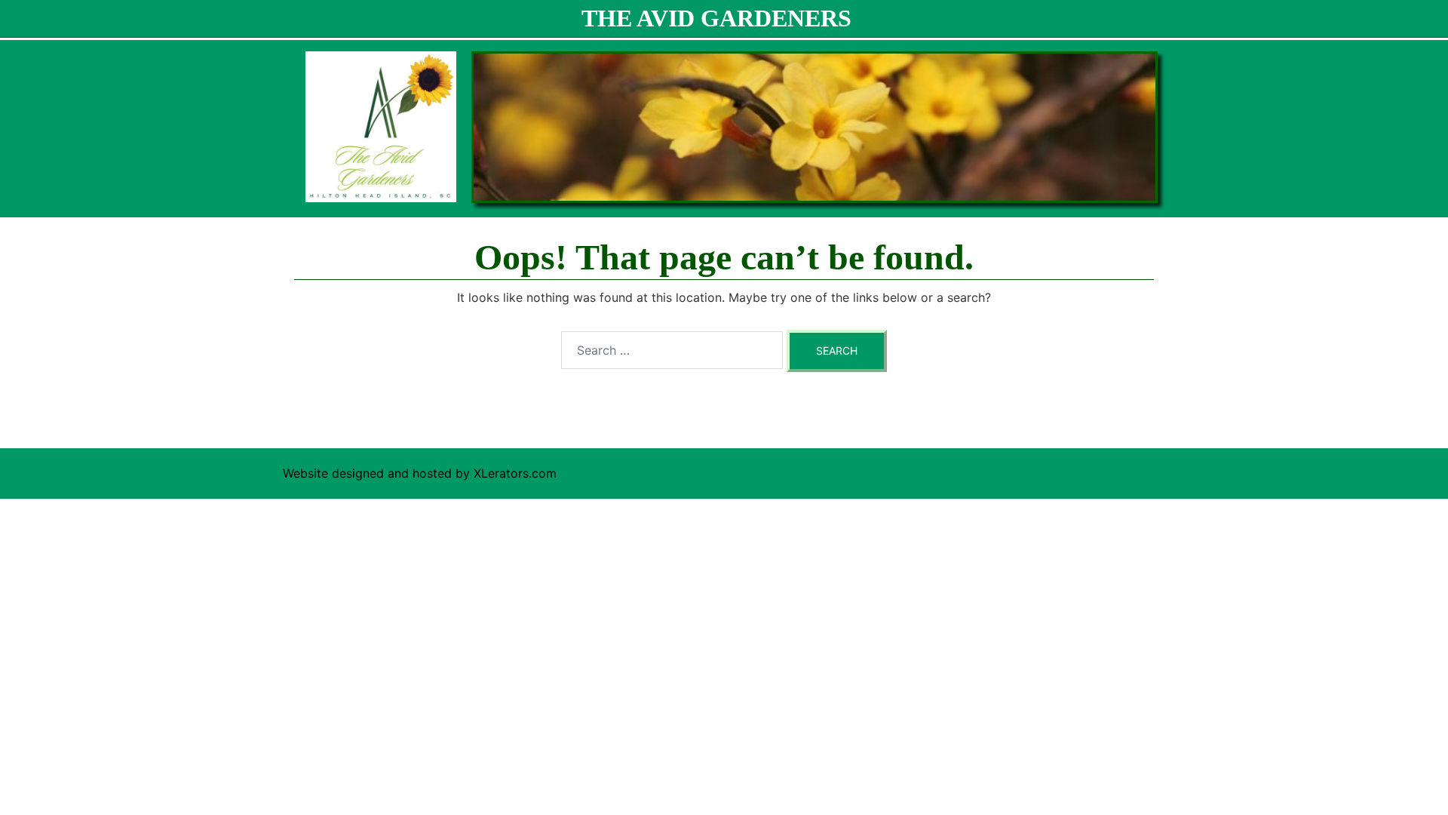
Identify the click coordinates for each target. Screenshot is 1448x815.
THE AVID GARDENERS (716, 18)
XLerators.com (515, 473)
